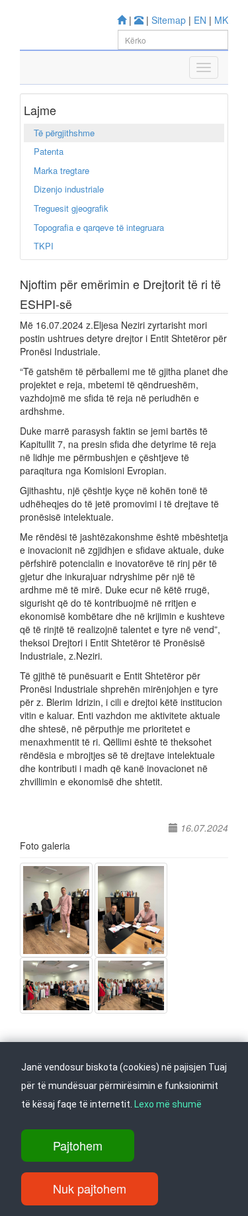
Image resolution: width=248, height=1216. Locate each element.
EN (200, 19)
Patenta (48, 151)
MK (221, 19)
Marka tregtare (61, 170)
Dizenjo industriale (69, 189)
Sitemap (168, 19)
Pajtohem (78, 1145)
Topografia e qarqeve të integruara (99, 227)
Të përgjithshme (64, 132)
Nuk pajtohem (89, 1188)
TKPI (44, 245)
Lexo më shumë (168, 1104)
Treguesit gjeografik (71, 208)
